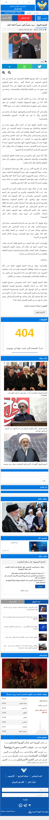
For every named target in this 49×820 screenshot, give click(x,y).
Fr (17, 2)
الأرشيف (29, 13)
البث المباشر (25, 18)
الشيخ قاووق (40, 312)
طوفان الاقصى (38, 747)
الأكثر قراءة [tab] (12, 602)
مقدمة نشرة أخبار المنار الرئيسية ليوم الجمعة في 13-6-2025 (20, 618)
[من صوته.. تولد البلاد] (24, 673)
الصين (4, 759)
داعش (45, 752)
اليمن (5, 752)
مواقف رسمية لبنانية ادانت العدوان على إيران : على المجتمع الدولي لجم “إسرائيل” (21, 647)
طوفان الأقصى (26, 747)
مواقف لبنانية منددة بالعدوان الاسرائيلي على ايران (21, 637)
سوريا (16, 747)
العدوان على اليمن (40, 760)
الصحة (45, 762)
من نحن (44, 13)
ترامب (26, 752)
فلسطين (13, 742)
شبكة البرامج (23, 776)
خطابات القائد (42, 499)
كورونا (20, 742)
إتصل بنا (36, 13)
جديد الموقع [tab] (36, 602)
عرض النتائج (25, 590)
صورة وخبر (43, 655)
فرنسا (6, 743)
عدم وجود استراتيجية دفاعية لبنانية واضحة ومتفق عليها (27, 573)
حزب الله (38, 752)
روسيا (8, 747)
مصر (45, 743)
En (6, 2)
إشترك (25, 799)
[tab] (24, 562)
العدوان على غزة (7, 756)
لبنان (42, 61)
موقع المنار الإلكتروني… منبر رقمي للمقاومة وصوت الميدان (21, 628)
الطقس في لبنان (12, 760)
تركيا (31, 752)
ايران (16, 751)
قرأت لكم (32, 782)
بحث (44, 481)
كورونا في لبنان (32, 742)
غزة (44, 747)
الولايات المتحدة (38, 755)
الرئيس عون (40, 762)
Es (29, 2)
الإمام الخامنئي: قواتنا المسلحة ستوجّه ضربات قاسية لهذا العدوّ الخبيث (21, 608)
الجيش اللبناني (31, 762)
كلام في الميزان (18, 782)
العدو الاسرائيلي (25, 759)
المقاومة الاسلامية (23, 756)
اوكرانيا (10, 752)
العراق (15, 756)
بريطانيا (21, 752)
